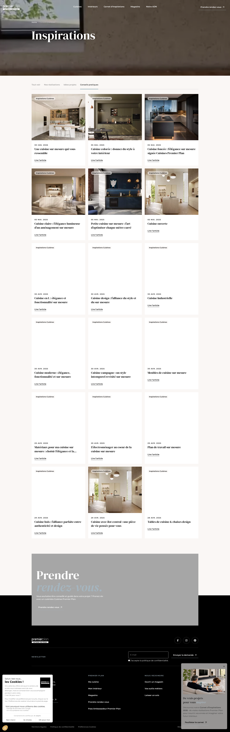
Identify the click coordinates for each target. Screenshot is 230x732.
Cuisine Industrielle (160, 298)
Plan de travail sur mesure (164, 447)
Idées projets (70, 85)
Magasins (93, 695)
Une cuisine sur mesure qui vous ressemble (54, 151)
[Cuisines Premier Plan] (36, 7)
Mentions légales (39, 727)
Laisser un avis (152, 695)
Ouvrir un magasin (154, 682)
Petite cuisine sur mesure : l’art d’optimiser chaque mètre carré (111, 226)
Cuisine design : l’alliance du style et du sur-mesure (113, 300)
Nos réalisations (52, 85)
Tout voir (36, 85)
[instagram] (186, 640)
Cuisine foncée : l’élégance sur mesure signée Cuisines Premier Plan (172, 151)
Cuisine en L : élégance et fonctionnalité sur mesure (51, 300)
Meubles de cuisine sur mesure (167, 373)
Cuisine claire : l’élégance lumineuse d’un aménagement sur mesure (57, 226)
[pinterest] (195, 640)
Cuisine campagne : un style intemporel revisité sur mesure (111, 375)
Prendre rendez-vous (98, 702)
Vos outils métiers (153, 688)
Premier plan (96, 676)
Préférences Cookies (87, 727)
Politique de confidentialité (62, 727)
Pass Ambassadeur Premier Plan (104, 709)
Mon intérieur (95, 688)
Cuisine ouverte (157, 224)
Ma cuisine (93, 682)
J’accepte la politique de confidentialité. (149, 660)
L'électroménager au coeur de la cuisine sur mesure (111, 449)
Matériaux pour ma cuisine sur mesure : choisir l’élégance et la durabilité (54, 449)
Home (34, 22)
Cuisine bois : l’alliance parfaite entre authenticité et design (57, 524)
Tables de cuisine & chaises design (169, 522)
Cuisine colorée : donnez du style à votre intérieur (113, 151)
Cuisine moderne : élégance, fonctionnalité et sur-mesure (52, 375)
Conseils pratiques (89, 85)
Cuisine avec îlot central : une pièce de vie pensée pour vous (113, 524)
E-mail (133, 655)
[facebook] (177, 640)
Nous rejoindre (154, 676)
